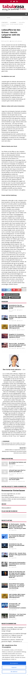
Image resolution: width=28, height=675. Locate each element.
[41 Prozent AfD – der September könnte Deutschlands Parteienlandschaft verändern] (5, 605)
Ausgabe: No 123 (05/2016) (12, 294)
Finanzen (5, 301)
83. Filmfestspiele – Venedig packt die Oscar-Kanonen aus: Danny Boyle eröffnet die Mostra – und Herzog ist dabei (17, 526)
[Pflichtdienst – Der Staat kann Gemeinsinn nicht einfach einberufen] (5, 616)
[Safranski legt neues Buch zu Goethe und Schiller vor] (5, 472)
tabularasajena (15, 297)
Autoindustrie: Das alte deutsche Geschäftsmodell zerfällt (16, 307)
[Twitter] (14, 1)
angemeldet (10, 494)
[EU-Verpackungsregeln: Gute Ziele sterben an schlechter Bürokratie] (5, 536)
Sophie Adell (22, 481)
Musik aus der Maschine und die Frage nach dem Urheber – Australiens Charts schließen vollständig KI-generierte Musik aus (17, 574)
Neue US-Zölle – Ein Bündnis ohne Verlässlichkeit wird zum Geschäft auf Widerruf (17, 345)
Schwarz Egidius (21, 348)
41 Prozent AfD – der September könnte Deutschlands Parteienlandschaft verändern (17, 606)
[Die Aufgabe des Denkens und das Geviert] (5, 464)
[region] (14, 659)
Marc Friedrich (21, 329)
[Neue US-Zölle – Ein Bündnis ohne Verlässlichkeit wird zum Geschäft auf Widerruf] (5, 345)
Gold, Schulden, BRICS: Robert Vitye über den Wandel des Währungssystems (17, 326)
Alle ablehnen (14, 671)
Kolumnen (5, 297)
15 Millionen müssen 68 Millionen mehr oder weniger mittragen (14, 629)
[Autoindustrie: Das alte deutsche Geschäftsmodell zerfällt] (5, 307)
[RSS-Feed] (17, 1)
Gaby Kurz (20, 320)
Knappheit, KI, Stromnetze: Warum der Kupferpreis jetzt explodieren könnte (17, 336)
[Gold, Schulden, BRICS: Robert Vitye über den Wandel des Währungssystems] (5, 326)
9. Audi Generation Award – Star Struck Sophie (16, 478)
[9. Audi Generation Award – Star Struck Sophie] (5, 479)
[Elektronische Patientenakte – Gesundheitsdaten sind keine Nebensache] (5, 564)
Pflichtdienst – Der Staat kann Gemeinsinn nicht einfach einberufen (17, 615)
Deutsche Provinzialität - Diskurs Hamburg (12, 627)
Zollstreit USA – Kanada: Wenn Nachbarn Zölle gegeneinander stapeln (17, 317)
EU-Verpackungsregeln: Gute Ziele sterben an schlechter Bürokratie (17, 536)
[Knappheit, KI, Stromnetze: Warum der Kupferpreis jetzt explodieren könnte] (5, 336)
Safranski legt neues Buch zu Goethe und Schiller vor (17, 470)
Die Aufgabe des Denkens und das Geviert (17, 462)
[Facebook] (11, 1)
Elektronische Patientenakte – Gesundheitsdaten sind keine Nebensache (17, 564)
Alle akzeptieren (14, 663)
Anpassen (14, 667)
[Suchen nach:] (14, 17)
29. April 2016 (6, 41)
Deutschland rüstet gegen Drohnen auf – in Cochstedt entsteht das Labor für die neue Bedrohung (16, 586)
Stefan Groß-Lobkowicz (16, 41)
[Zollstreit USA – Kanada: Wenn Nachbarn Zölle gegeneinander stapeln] (5, 317)
